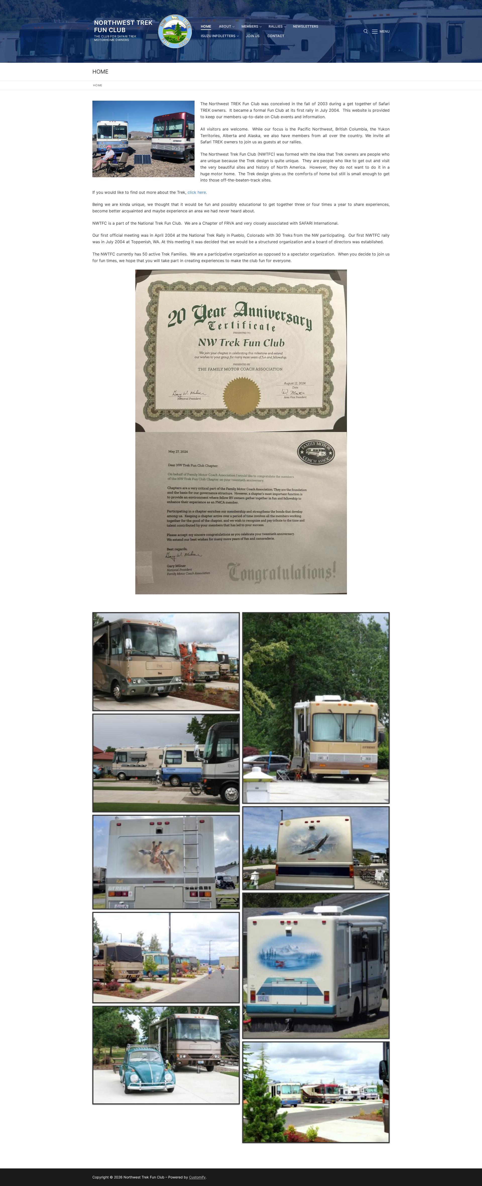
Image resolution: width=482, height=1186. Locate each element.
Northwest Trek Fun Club (123, 26)
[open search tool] (366, 31)
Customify (197, 1177)
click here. (197, 192)
